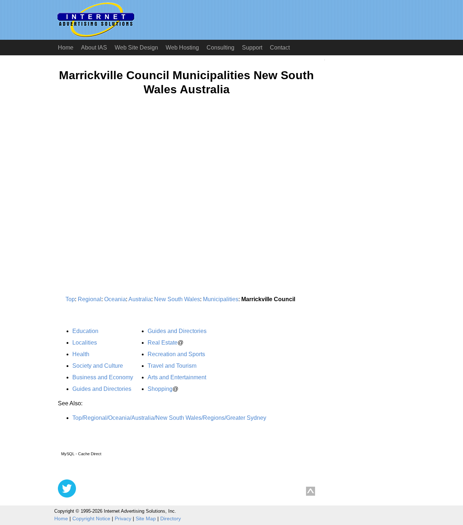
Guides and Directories (101, 389)
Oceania (115, 299)
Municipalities (220, 299)
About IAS (94, 47)
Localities (84, 343)
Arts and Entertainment (177, 377)
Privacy (123, 518)
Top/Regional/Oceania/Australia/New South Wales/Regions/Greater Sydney (169, 418)
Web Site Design (136, 47)
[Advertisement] (118, 172)
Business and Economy (102, 377)
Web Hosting (182, 47)
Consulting (220, 47)
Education (85, 331)
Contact (280, 47)
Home (65, 47)
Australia (139, 299)
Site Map (146, 518)
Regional (89, 299)
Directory (170, 518)
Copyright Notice (91, 518)
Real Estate (163, 343)
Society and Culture (97, 366)
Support (252, 47)
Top (70, 299)
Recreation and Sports (176, 354)
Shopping (160, 389)
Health (80, 354)
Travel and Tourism (172, 366)
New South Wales (177, 299)
